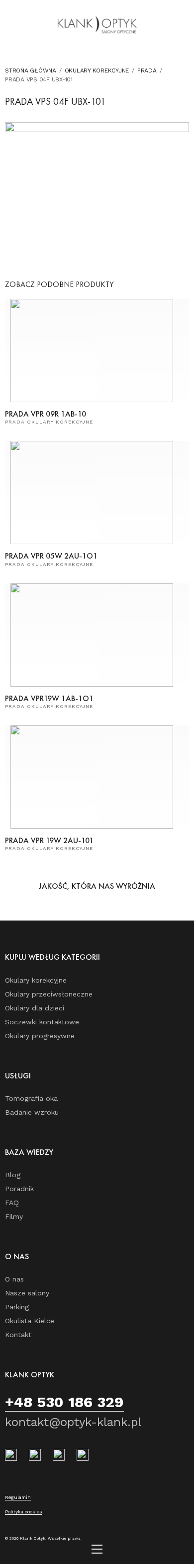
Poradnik (19, 1189)
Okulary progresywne (40, 1036)
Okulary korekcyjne (97, 70)
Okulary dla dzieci (34, 1008)
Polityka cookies (23, 1511)
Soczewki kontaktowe (42, 1022)
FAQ (12, 1203)
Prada (147, 70)
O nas (14, 1279)
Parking (17, 1307)
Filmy (14, 1216)
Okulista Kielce (29, 1321)
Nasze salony (27, 1293)
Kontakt (18, 1335)
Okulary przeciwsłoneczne (49, 994)
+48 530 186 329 (64, 1402)
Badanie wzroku (32, 1112)
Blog (12, 1175)
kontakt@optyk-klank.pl (73, 1422)
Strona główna (30, 70)
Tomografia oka (31, 1098)
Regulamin (18, 1497)
